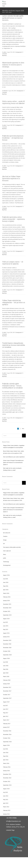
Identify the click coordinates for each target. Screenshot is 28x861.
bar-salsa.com (6, 532)
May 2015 (5, 799)
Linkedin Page (10, 830)
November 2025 (7, 607)
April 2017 (5, 716)
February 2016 (6, 767)
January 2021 (6, 636)
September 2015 (7, 785)
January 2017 (6, 727)
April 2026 (5, 589)
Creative (5, 536)
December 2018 (7, 644)
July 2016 (5, 749)
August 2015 (6, 788)
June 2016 (5, 752)
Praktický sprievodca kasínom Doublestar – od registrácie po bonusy (12, 138)
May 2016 (5, 756)
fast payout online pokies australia (12, 547)
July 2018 (5, 662)
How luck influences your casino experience (14, 457)
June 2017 (5, 709)
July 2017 (5, 705)
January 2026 (6, 600)
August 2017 (6, 702)
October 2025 (6, 611)
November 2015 (7, 778)
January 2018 (6, 683)
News (4, 554)
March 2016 (6, 763)
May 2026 (5, 586)
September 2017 (7, 698)
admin (5, 52)
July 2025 (5, 622)
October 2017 (6, 694)
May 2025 (5, 629)
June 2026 (5, 582)
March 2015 (6, 806)
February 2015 (6, 810)
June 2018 (5, 665)
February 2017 (6, 723)
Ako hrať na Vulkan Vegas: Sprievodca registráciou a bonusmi (11, 178)
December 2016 (7, 731)
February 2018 (6, 680)
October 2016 (6, 738)
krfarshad (5, 90)
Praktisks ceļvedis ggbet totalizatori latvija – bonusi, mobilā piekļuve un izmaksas (12, 386)
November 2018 (7, 647)
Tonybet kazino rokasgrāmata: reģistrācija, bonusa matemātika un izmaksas (13, 345)
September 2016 (7, 741)
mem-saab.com (7, 551)
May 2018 (5, 669)
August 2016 (6, 745)
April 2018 (5, 673)
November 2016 (7, 734)
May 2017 (5, 712)
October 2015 (6, 781)
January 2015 (6, 814)
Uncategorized (19, 52)
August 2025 (6, 618)
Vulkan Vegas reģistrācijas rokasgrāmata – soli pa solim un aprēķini (13, 302)
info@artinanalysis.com (13, 821)
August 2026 (6, 575)
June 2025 (5, 626)
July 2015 (5, 792)
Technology (6, 561)
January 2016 (6, 770)
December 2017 (7, 687)
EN (4, 543)
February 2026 (6, 597)
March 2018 (6, 676)
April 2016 (5, 759)
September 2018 (7, 655)
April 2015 (5, 803)
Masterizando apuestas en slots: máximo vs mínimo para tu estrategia (13, 65)
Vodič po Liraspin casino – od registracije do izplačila (12, 263)
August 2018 (6, 658)
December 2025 (7, 604)
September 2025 (7, 615)
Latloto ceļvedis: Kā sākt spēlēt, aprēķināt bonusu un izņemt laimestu (13, 18)
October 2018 (6, 651)
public (4, 558)
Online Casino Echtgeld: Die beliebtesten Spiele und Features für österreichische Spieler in (13, 462)
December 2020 (7, 640)
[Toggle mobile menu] (25, 3)
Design (4, 540)
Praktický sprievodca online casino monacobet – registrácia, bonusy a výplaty (13, 219)
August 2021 (6, 633)
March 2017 (6, 720)
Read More (4, 55)
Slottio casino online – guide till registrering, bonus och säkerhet (13, 102)
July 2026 (5, 578)
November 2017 (7, 691)
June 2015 (5, 796)
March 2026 (6, 593)
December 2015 (7, 774)
